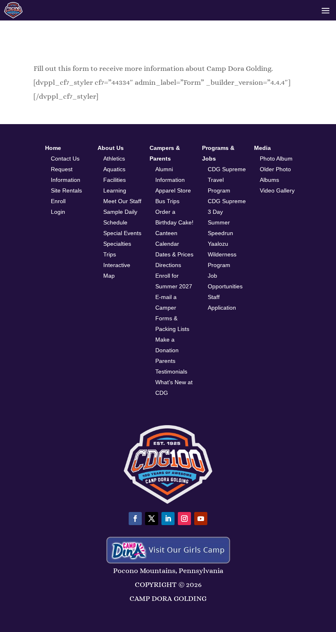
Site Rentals (66, 190)
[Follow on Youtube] (200, 518)
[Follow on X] (151, 518)
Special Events (122, 233)
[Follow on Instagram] (184, 518)
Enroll (58, 201)
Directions (168, 265)
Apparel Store (173, 190)
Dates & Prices (174, 254)
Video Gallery (277, 190)
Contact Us (65, 158)
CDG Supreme (227, 201)
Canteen (166, 233)
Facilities (114, 180)
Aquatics (114, 169)
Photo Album (276, 158)
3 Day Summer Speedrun (220, 222)
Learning (114, 190)
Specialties (117, 243)
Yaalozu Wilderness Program (222, 254)
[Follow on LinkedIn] (168, 518)
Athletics (114, 158)
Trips (109, 254)
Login (58, 211)
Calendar (167, 243)
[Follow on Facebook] (135, 518)
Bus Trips (167, 201)
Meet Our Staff (122, 201)
